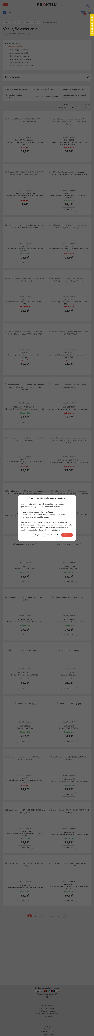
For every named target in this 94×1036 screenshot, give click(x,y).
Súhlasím (67, 535)
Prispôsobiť (38, 535)
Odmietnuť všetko (53, 535)
